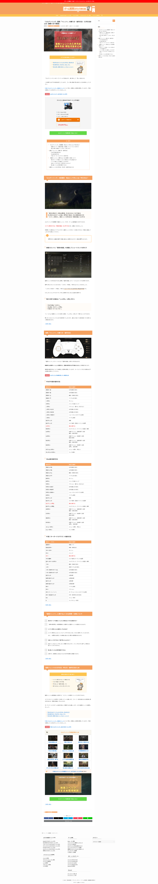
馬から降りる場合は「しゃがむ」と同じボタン (61, 148)
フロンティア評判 (47, 864)
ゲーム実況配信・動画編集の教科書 (88, 880)
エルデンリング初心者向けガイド (75, 846)
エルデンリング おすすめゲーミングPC (58, 94)
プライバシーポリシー (76, 880)
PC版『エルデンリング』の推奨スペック (54, 88)
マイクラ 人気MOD (72, 844)
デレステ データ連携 (72, 850)
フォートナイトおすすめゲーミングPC (51, 844)
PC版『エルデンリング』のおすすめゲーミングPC (60, 727)
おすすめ (76, 860)
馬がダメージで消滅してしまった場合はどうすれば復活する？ (64, 159)
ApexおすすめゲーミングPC (49, 841)
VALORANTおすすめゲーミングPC (50, 842)
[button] (48, 818)
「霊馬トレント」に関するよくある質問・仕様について (62, 158)
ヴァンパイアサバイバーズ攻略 (74, 847)
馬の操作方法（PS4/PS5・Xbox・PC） (61, 64)
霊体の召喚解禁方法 (83, 759)
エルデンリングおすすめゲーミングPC (51, 849)
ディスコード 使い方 (72, 873)
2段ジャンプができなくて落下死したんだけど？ (61, 163)
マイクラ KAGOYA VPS (73, 864)
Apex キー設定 (71, 841)
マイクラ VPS (71, 860)
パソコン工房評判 (47, 861)
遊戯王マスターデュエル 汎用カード (76, 849)
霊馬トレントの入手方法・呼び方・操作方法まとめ (61, 167)
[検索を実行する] (114, 21)
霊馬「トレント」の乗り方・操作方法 (58, 150)
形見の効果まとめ (53, 742)
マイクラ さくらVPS (72, 863)
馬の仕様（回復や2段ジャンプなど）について (63, 67)
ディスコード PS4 (72, 875)
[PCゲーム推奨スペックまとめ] (79, 9)
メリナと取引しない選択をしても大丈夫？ (60, 161)
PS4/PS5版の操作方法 (55, 152)
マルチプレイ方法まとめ (68, 751)
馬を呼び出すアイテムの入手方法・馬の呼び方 (63, 62)
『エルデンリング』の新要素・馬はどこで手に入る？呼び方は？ (64, 145)
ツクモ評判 (45, 866)
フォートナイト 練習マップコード (75, 842)
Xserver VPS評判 (71, 866)
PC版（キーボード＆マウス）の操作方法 (59, 155)
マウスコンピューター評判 (49, 860)
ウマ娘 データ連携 (72, 852)
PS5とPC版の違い (52, 750)
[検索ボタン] (102, 15)
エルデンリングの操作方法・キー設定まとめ (59, 375)
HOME (65, 880)
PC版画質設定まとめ (83, 750)
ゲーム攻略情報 (51, 25)
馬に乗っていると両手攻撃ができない (59, 165)
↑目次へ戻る (48, 324)
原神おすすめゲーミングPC (49, 850)
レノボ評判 (45, 863)
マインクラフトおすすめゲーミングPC (51, 846)
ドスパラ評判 (46, 858)
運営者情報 (69, 880)
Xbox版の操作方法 (55, 154)
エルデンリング (56, 25)
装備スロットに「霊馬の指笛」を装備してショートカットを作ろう (65, 146)
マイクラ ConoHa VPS (73, 861)
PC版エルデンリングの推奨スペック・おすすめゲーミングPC (67, 771)
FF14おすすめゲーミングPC (49, 847)
